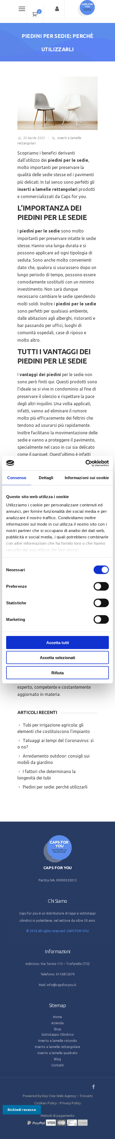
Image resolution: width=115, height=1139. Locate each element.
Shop (57, 1029)
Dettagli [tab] (46, 477)
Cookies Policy (45, 1103)
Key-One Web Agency (59, 1096)
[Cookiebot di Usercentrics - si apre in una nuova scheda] (85, 463)
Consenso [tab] (16, 477)
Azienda (57, 1023)
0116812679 (65, 974)
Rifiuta (57, 672)
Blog (57, 1059)
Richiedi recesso (21, 1110)
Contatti (57, 1065)
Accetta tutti (57, 642)
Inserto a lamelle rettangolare (57, 1047)
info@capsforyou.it (61, 985)
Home (57, 1017)
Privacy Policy (70, 1103)
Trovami (86, 1096)
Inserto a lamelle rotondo (57, 1040)
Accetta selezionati (57, 657)
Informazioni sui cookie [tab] (87, 477)
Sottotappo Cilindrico (57, 1034)
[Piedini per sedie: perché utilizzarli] (57, 103)
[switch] (101, 586)
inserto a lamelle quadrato (57, 1053)
